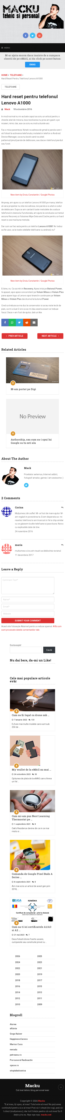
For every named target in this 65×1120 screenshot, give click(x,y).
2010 (17, 1004)
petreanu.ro (16, 1055)
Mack (7, 109)
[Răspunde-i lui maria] (62, 545)
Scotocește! (15, 645)
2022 (17, 968)
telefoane (10, 87)
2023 (39, 962)
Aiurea (13, 1024)
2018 (17, 980)
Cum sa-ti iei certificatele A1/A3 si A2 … (31, 928)
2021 (39, 968)
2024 (17, 962)
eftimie (13, 1028)
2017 (39, 980)
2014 (17, 992)
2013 (39, 992)
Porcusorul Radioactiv (21, 1060)
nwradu (13, 1049)
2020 (17, 974)
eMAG (32, 64)
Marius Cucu (16, 1044)
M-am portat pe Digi (23, 389)
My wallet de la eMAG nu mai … (31, 769)
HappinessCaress (19, 1039)
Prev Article (15, 336)
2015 (39, 986)
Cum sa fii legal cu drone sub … (30, 715)
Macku (32, 1085)
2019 (39, 974)
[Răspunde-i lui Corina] (62, 507)
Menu (7, 48)
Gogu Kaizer (16, 1034)
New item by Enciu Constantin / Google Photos (33, 195)
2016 (17, 986)
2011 (39, 998)
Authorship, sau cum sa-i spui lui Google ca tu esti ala (31, 441)
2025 (39, 956)
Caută (49, 650)
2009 (39, 1004)
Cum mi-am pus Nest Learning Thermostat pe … (31, 817)
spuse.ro (14, 1065)
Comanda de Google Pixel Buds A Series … (32, 875)
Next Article (49, 336)
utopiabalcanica (18, 1070)
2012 (17, 998)
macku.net (46, 1115)
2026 (17, 956)
